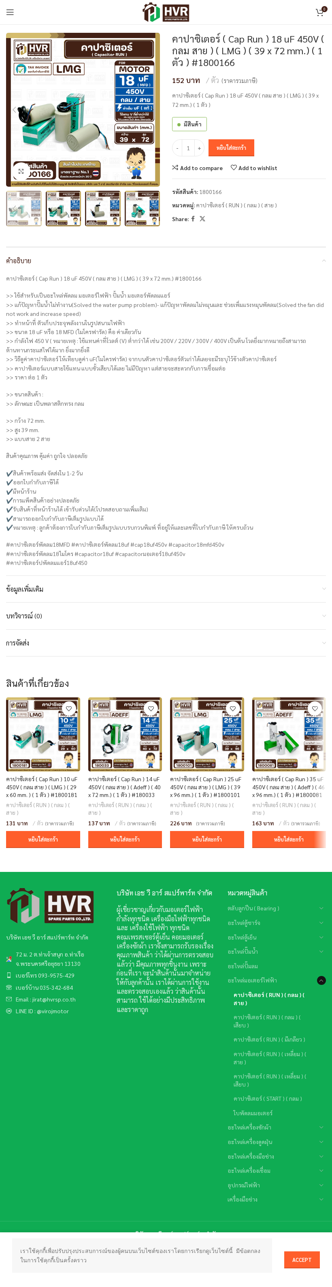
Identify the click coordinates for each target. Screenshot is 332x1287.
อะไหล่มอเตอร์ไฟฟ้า (252, 980)
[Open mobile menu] (10, 12)
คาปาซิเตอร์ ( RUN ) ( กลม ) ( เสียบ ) (267, 1021)
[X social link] (202, 218)
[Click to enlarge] (21, 171)
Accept (302, 1259)
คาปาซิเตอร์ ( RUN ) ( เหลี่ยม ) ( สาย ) (270, 1057)
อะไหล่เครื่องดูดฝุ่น (250, 1141)
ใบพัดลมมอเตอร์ (253, 1113)
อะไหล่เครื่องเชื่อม (249, 1170)
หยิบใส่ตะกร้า (231, 147)
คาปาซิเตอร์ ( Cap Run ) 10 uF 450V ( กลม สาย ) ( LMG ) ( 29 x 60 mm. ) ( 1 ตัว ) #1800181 (41, 786)
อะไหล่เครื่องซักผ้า (249, 1127)
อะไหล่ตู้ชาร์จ (244, 922)
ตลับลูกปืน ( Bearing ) (253, 908)
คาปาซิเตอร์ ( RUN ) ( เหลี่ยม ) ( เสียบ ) (270, 1080)
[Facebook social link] (193, 218)
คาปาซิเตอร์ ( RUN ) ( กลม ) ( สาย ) (236, 205)
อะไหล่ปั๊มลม (243, 966)
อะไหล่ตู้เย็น (242, 937)
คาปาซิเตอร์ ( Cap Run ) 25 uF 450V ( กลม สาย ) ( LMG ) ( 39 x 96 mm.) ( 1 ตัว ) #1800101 (205, 786)
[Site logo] (165, 11)
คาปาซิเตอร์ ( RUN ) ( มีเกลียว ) (269, 1039)
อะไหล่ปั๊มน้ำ (243, 951)
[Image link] (50, 905)
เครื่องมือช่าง (243, 1199)
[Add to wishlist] (69, 708)
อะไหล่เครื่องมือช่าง (251, 1156)
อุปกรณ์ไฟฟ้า (244, 1185)
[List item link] (55, 959)
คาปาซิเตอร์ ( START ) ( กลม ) (268, 1098)
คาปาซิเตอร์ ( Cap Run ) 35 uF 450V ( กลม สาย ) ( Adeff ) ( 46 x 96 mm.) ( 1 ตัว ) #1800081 (288, 786)
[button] (43, 839)
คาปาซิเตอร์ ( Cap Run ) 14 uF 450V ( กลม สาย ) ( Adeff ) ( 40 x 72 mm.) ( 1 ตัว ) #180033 (124, 786)
